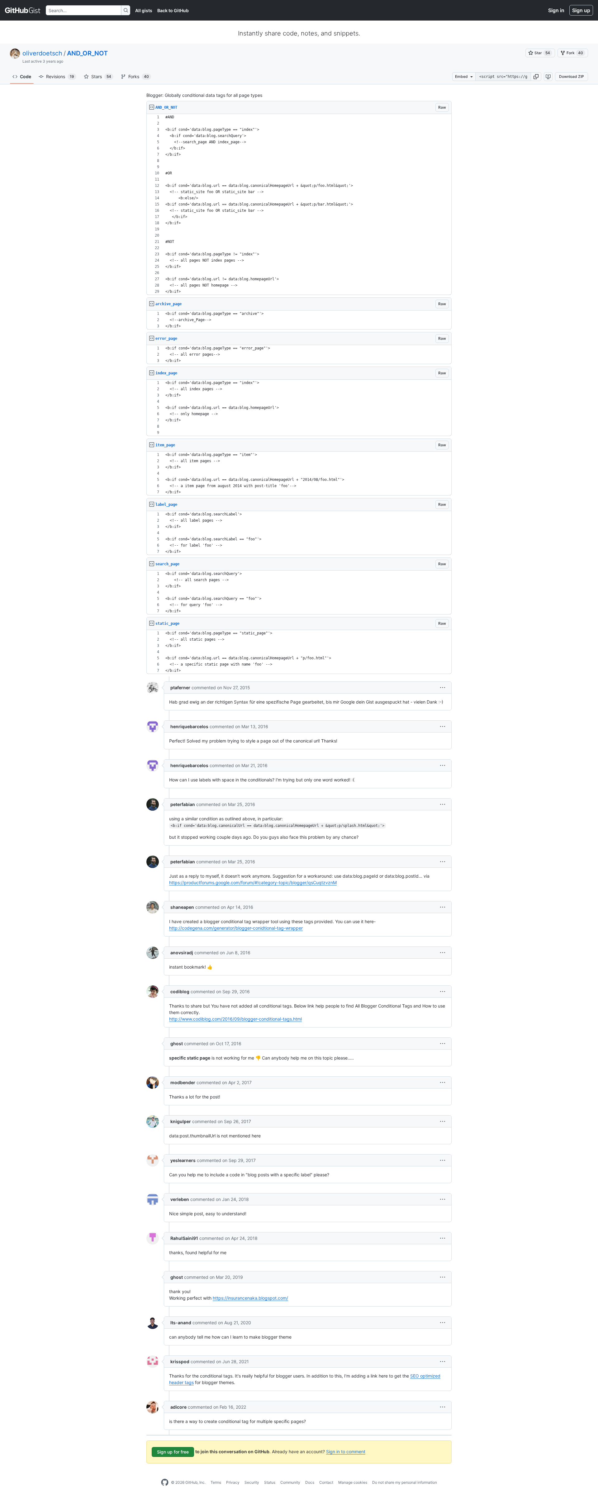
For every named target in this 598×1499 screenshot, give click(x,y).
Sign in (556, 10)
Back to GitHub (173, 10)
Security (251, 1482)
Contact (326, 1482)
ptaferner (180, 687)
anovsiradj (181, 952)
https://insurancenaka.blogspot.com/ (250, 1298)
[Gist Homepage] (23, 10)
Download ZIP (571, 76)
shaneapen (182, 907)
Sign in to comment (345, 1451)
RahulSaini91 (184, 1238)
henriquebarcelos (189, 726)
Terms (216, 1482)
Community (290, 1482)
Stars (101, 76)
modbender (182, 1082)
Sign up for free (173, 1451)
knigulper (180, 1121)
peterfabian (182, 804)
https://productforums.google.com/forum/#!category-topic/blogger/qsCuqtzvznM (253, 882)
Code (25, 76)
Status (269, 1482)
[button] (536, 76)
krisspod (179, 1361)
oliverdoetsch (42, 53)
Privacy (233, 1482)
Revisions (60, 76)
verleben (179, 1199)
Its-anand (180, 1322)
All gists (143, 10)
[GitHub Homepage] (164, 1482)
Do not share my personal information (404, 1482)
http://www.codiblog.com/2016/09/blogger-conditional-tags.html (235, 1019)
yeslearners (183, 1160)
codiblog (179, 991)
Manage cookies (352, 1482)
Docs (309, 1482)
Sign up (581, 10)
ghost (176, 1043)
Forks (138, 76)
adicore (178, 1407)
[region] (299, 204)
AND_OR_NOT (87, 53)
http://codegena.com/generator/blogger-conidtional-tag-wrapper (236, 928)
